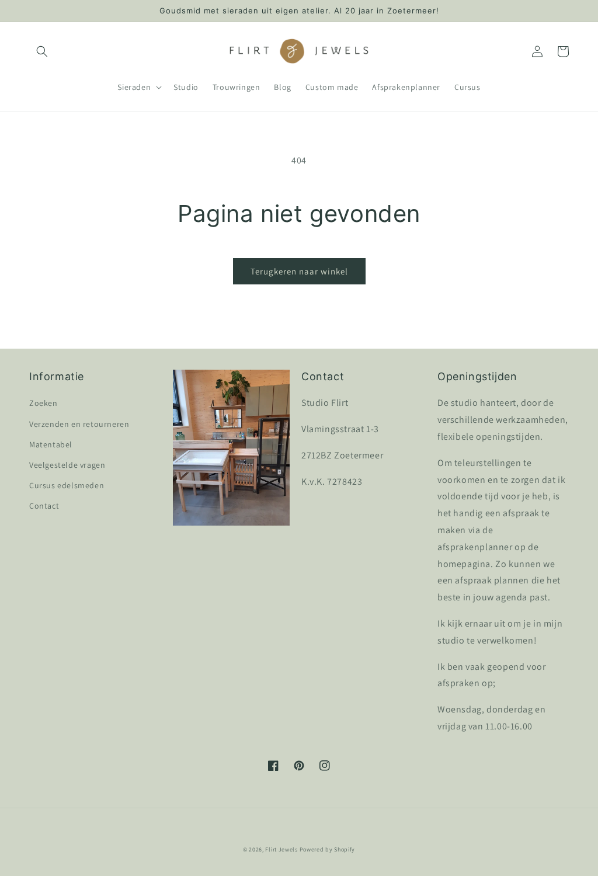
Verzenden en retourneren (79, 424)
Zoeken (43, 403)
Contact (44, 505)
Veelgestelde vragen (67, 465)
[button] (42, 51)
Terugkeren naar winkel (299, 271)
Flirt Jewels (281, 849)
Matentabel (50, 444)
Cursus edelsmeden (66, 485)
